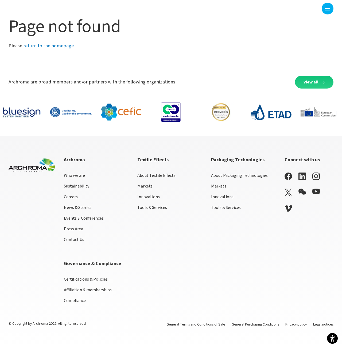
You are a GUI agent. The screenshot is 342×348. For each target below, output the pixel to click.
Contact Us (74, 240)
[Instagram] (316, 176)
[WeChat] (302, 192)
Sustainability (77, 186)
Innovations (148, 197)
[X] (288, 193)
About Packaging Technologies (239, 175)
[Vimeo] (288, 208)
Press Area (73, 229)
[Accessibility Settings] (332, 338)
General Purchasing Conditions (255, 324)
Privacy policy (296, 324)
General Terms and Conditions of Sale (195, 324)
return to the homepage (48, 45)
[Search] (314, 8)
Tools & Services (152, 208)
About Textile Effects (156, 175)
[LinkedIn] (302, 176)
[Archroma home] (25, 7)
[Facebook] (288, 176)
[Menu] (327, 8)
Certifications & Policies (86, 279)
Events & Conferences (84, 218)
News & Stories (77, 208)
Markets (145, 186)
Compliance (75, 301)
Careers (71, 197)
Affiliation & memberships (88, 290)
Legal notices (323, 324)
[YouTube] (316, 191)
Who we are (74, 175)
